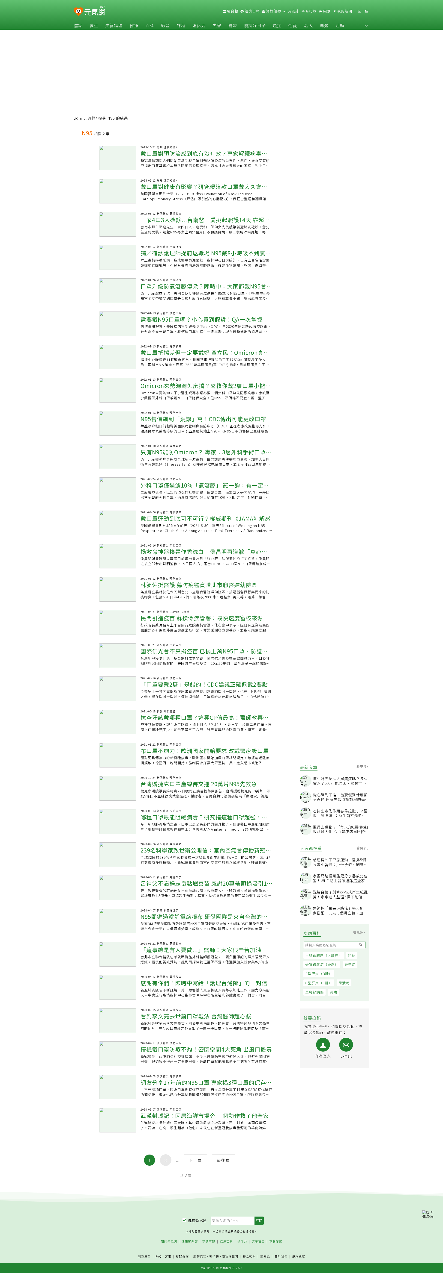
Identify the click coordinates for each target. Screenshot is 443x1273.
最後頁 (223, 1160)
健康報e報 (197, 1220)
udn (77, 118)
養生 (94, 25)
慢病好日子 (255, 25)
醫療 (134, 25)
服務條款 (199, 1256)
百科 (149, 25)
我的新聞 (344, 11)
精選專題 (208, 1241)
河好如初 (273, 11)
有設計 (293, 11)
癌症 (277, 25)
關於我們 (281, 1256)
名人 (308, 25)
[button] (366, 25)
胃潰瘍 (344, 982)
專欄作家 (275, 1241)
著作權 (214, 1256)
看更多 (362, 766)
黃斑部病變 (314, 992)
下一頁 (195, 1160)
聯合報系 (249, 1256)
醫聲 (232, 25)
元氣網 (90, 118)
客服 (168, 1256)
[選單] (366, 11)
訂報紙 (265, 1256)
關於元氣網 (169, 1241)
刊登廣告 (144, 1256)
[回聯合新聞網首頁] (78, 11)
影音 (165, 25)
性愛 (292, 25)
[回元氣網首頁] (94, 11)
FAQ (159, 1256)
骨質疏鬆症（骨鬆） (321, 964)
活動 (339, 25)
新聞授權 (182, 1256)
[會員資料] (359, 11)
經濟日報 (252, 11)
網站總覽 (298, 1256)
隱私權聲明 (230, 1256)
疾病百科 (226, 1241)
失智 (217, 25)
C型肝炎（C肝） (318, 982)
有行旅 (311, 11)
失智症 (350, 964)
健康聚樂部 (190, 1241)
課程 (181, 25)
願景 (326, 11)
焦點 (78, 25)
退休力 (199, 25)
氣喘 (333, 992)
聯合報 (232, 11)
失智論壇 (114, 25)
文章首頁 (258, 1241)
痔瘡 (352, 955)
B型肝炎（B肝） (318, 973)
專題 (324, 25)
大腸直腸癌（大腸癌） (323, 955)
